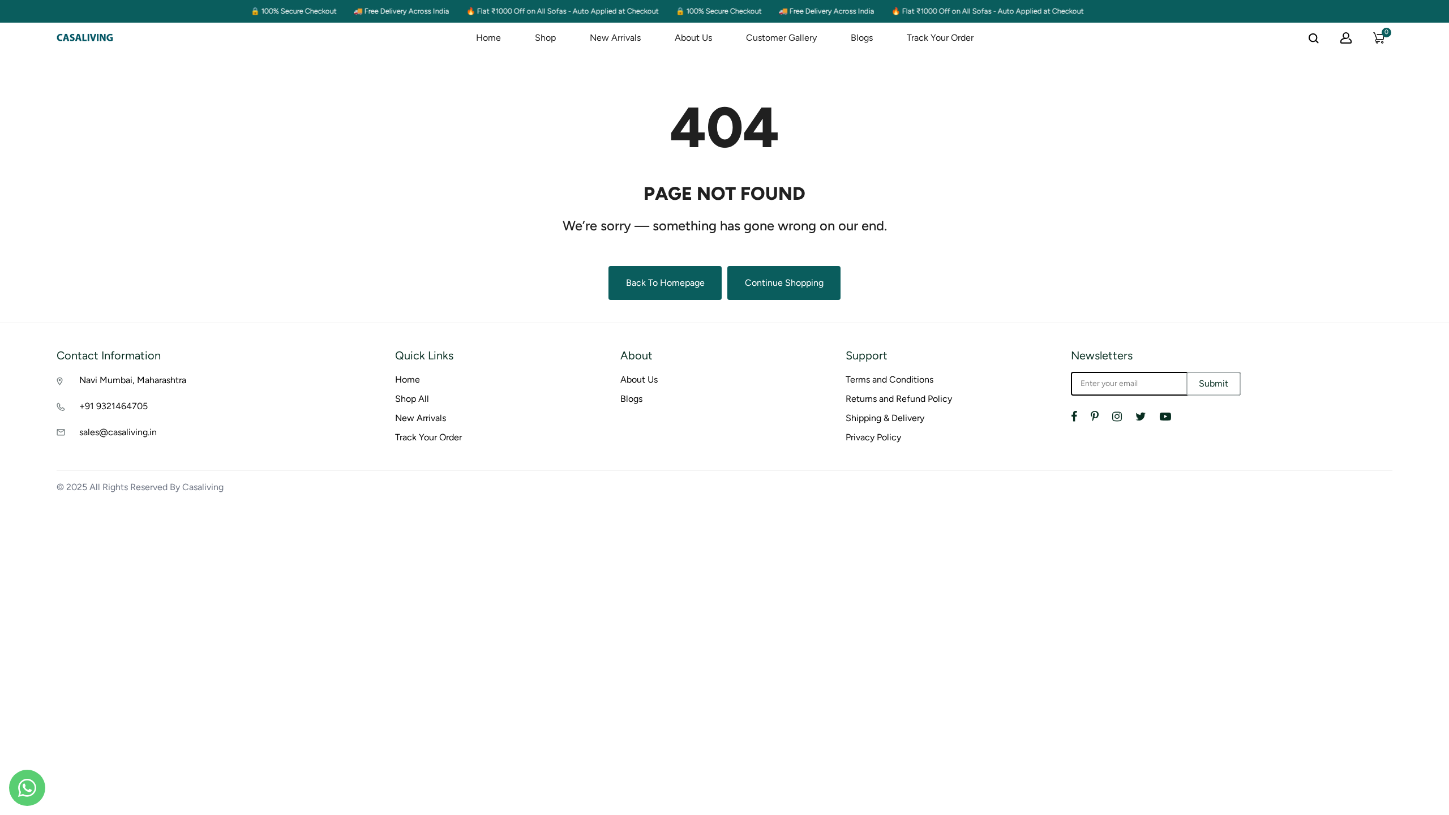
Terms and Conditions (889, 379)
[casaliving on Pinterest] (1095, 416)
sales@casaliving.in (118, 432)
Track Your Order (940, 37)
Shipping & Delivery (885, 418)
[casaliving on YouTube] (1165, 416)
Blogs (862, 37)
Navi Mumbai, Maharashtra (132, 380)
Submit (1213, 383)
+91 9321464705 (113, 406)
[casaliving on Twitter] (1140, 416)
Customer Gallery (781, 37)
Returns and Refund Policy (899, 398)
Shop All (412, 398)
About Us (693, 37)
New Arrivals (615, 37)
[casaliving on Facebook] (1074, 416)
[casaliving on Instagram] (1117, 416)
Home (488, 37)
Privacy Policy (873, 437)
